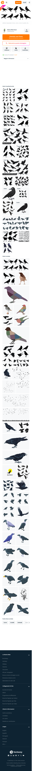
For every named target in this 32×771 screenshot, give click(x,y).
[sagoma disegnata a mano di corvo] (9, 178)
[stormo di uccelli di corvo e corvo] (9, 192)
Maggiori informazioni (9, 58)
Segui (26, 31)
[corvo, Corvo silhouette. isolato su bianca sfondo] (8, 94)
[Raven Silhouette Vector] (10, 303)
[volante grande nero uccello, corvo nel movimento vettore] (9, 646)
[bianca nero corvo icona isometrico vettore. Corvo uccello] (9, 699)
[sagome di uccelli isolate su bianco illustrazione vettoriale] (9, 121)
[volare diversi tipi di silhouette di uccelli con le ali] (15, 163)
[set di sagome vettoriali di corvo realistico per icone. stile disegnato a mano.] (8, 222)
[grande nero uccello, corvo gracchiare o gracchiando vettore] (15, 603)
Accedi (24, 2)
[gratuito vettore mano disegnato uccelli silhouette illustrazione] (9, 233)
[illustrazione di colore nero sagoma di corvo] (22, 260)
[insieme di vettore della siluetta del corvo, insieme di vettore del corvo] (22, 107)
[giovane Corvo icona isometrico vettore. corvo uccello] (9, 712)
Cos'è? (15, 55)
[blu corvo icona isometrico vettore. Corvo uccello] (9, 726)
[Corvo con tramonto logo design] (9, 618)
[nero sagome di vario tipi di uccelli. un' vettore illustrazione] (7, 314)
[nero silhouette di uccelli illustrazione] (21, 465)
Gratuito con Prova (16, 37)
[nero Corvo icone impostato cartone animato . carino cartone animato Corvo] (9, 658)
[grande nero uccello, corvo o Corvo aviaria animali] (9, 561)
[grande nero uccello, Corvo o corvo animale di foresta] (15, 587)
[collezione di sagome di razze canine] (9, 133)
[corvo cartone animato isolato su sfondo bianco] (8, 245)
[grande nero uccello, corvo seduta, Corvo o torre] (24, 481)
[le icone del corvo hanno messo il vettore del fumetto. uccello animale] (15, 290)
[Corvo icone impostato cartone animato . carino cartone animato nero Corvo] (22, 672)
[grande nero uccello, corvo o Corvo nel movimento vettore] (9, 686)
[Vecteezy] (2, 2)
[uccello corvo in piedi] (9, 275)
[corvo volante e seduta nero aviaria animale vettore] (20, 631)
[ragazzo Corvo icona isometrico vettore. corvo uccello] (9, 753)
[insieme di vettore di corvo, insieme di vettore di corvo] (19, 314)
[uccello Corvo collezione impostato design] (9, 259)
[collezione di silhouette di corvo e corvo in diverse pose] (15, 208)
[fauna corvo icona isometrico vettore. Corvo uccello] (9, 740)
